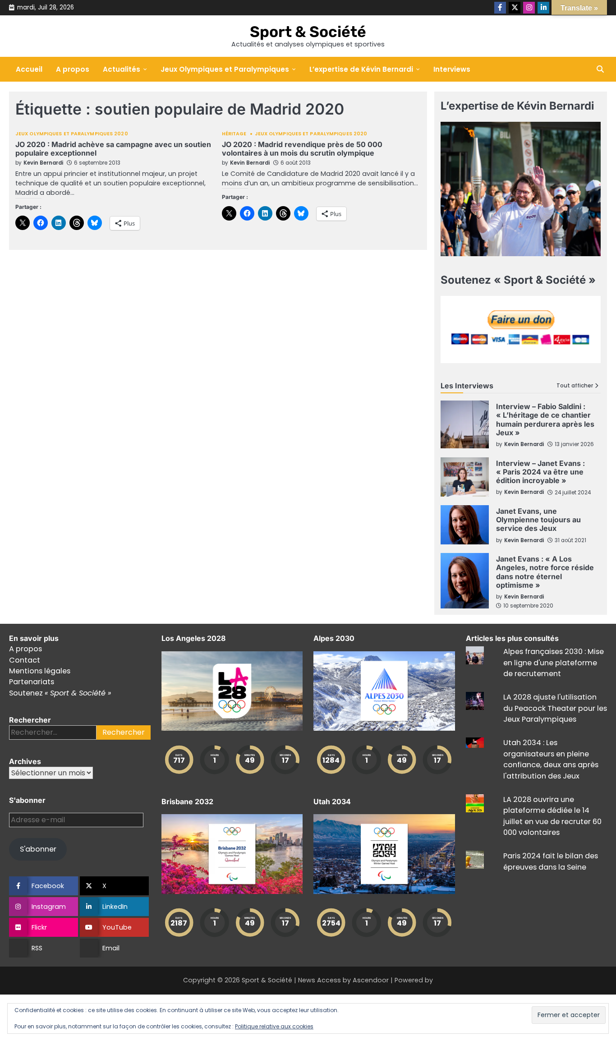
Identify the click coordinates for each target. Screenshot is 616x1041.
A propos (72, 69)
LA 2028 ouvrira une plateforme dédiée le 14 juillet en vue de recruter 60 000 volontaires (552, 816)
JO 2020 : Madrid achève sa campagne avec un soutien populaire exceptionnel (113, 148)
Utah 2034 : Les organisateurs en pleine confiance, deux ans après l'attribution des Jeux (550, 759)
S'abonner (38, 849)
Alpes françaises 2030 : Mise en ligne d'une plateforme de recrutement (553, 662)
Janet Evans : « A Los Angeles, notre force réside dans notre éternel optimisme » (545, 572)
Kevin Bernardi (43, 162)
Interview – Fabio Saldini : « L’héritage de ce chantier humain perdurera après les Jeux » (545, 419)
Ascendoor (371, 980)
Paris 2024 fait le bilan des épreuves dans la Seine (550, 861)
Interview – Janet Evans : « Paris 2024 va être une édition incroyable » (540, 472)
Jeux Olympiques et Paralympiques (225, 69)
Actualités (121, 69)
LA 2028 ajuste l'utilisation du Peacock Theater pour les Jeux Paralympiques (555, 708)
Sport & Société (308, 32)
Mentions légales (39, 671)
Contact (24, 660)
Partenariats (31, 682)
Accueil (29, 69)
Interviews (451, 69)
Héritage (234, 134)
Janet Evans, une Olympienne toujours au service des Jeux (538, 520)
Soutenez (60, 693)
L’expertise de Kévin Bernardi (361, 69)
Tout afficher (574, 385)
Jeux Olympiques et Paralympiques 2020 (71, 134)
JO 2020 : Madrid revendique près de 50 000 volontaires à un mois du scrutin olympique (302, 148)
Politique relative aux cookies (274, 1026)
